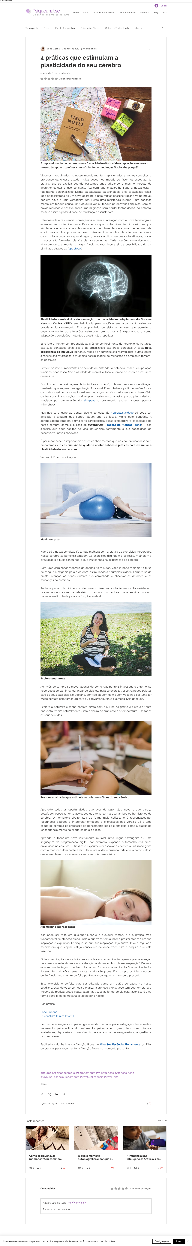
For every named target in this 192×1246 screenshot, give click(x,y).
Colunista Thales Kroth (117, 28)
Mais (137, 28)
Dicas (46, 28)
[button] (162, 28)
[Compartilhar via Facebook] (41, 1094)
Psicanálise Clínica (90, 28)
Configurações (162, 1241)
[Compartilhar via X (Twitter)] (49, 1094)
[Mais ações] (150, 48)
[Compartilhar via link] (64, 1094)
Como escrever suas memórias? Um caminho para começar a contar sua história (46, 1157)
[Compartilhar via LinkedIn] (56, 1094)
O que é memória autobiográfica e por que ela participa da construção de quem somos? (96, 1157)
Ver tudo (162, 1120)
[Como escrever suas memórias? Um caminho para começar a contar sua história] (47, 1138)
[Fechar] (188, 1241)
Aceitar (179, 1241)
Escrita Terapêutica (65, 28)
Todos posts (32, 28)
